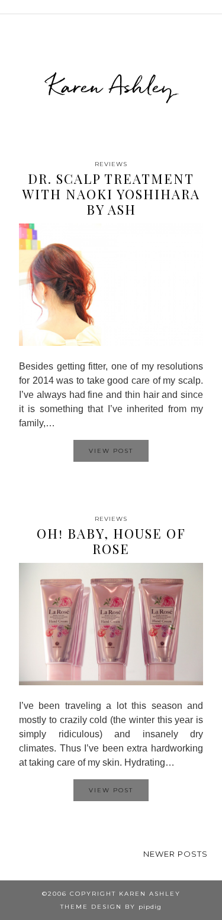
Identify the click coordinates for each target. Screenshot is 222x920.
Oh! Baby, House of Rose (111, 541)
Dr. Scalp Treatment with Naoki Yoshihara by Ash (111, 194)
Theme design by (111, 907)
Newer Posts (175, 854)
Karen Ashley (111, 85)
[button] (213, 7)
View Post (111, 451)
